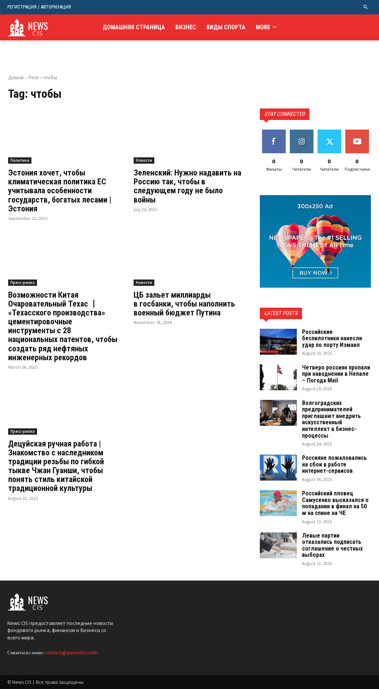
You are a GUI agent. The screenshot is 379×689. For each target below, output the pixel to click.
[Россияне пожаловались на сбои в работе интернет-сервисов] (278, 468)
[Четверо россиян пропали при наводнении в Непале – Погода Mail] (278, 377)
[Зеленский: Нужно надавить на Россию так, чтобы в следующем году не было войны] (189, 136)
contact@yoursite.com (71, 652)
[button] (366, 7)
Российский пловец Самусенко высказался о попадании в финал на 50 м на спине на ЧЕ (335, 503)
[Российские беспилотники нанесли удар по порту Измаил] (278, 342)
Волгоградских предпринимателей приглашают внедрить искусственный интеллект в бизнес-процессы (331, 419)
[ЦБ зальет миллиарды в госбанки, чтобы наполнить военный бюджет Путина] (189, 258)
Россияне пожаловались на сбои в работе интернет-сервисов (334, 464)
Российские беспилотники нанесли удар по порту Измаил (332, 338)
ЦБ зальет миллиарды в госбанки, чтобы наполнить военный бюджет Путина (184, 303)
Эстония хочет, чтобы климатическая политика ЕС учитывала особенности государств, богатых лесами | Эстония (59, 190)
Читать (301, 132)
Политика (19, 160)
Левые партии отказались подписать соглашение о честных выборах (332, 545)
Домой (16, 77)
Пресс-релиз (22, 282)
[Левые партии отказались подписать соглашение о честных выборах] (278, 545)
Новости (144, 160)
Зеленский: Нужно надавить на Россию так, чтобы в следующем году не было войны (187, 186)
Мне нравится (273, 135)
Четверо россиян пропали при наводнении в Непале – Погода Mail (336, 374)
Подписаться (359, 132)
